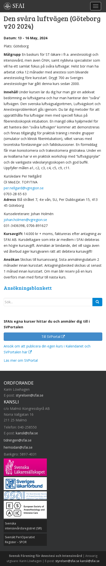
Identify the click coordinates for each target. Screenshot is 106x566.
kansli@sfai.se (27, 433)
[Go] (97, 302)
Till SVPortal (51, 336)
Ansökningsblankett (28, 287)
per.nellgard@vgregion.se (24, 188)
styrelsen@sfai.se (29, 395)
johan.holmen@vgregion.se (25, 219)
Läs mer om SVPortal (21, 360)
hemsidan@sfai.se (18, 447)
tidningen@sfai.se (18, 440)
